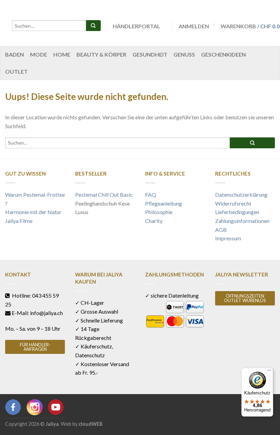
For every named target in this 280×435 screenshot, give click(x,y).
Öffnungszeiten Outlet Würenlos (245, 298)
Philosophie (158, 212)
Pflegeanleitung (163, 203)
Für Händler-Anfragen (35, 347)
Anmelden (194, 26)
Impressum (228, 238)
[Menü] (269, 372)
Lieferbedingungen (237, 212)
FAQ (150, 194)
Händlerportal (136, 26)
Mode (38, 54)
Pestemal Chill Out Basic (104, 194)
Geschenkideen (223, 54)
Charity (154, 220)
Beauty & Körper (101, 54)
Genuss (184, 54)
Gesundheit (149, 54)
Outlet (16, 71)
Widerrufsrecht (233, 203)
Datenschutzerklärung (241, 194)
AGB (221, 229)
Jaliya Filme (18, 220)
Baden (14, 54)
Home (61, 54)
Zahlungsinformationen (242, 220)
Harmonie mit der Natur (33, 212)
